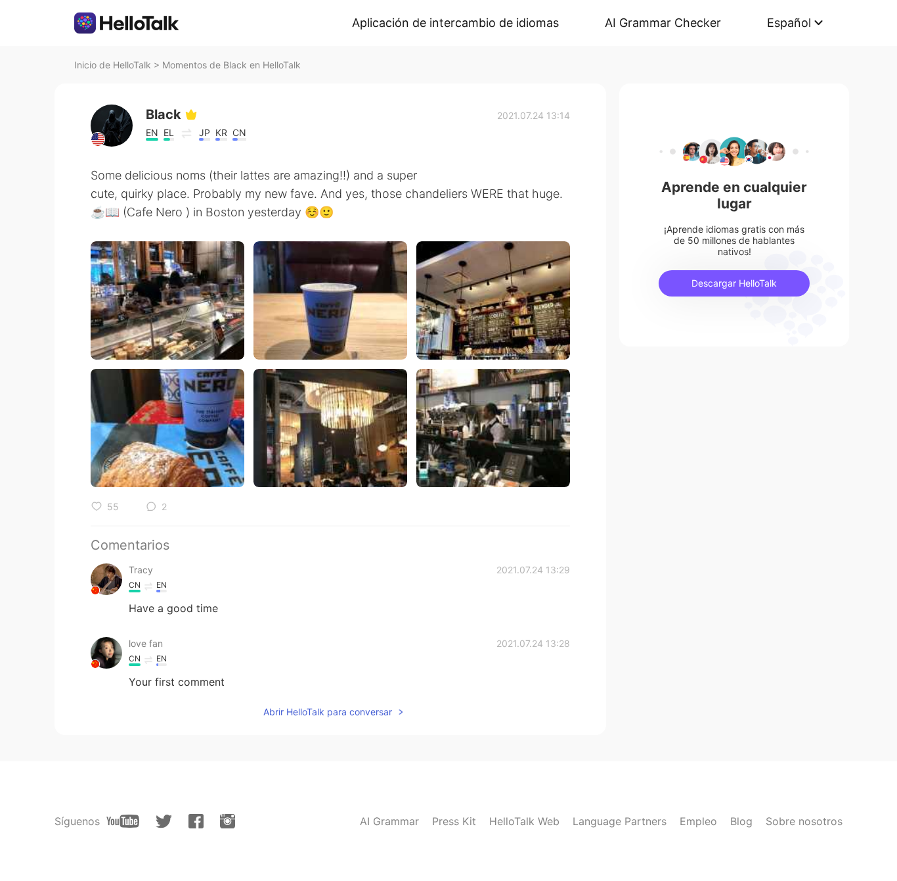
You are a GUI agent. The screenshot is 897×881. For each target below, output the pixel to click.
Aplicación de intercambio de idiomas (455, 23)
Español (789, 23)
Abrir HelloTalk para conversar (327, 711)
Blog (741, 821)
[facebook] (196, 821)
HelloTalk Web (524, 821)
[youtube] (122, 821)
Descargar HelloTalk (734, 283)
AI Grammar (389, 821)
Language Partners (620, 821)
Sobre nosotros (804, 821)
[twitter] (164, 821)
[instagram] (227, 821)
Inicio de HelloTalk (112, 64)
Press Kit (454, 821)
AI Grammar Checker (663, 23)
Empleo (698, 821)
